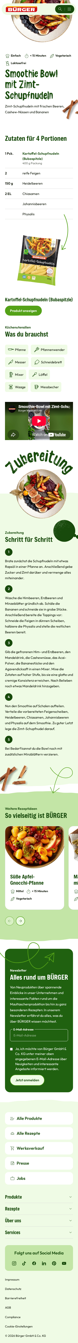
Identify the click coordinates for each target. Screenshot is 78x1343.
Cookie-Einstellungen (19, 1326)
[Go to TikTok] (24, 1263)
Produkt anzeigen (23, 311)
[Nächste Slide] (20, 921)
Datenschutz (13, 1289)
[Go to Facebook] (34, 1263)
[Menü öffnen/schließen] (69, 9)
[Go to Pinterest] (54, 1263)
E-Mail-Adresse (23, 1029)
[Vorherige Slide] (9, 921)
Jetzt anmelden (27, 1080)
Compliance (13, 1317)
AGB (8, 1307)
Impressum (12, 1279)
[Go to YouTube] (64, 1263)
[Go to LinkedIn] (44, 1263)
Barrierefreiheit (15, 1298)
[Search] (60, 9)
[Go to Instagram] (14, 1263)
